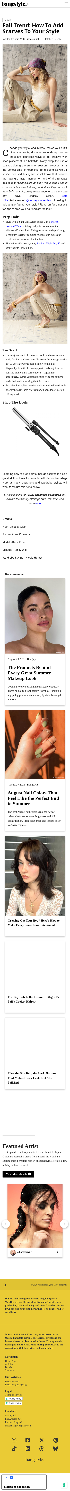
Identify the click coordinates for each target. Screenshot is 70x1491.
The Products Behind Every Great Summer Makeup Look (29, 673)
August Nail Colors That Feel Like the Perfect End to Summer (33, 798)
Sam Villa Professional (26, 39)
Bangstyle (32, 659)
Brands (8, 1367)
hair (9, 20)
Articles (9, 1364)
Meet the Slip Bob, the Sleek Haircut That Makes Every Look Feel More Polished (32, 1078)
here (38, 503)
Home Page (10, 1361)
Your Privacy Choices (27, 1477)
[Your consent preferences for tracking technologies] (64, 1485)
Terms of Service (13, 1395)
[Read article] (35, 966)
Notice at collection (17, 1486)
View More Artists (17, 1174)
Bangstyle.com (12, 1381)
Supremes (9, 1370)
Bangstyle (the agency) (16, 1384)
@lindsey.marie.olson (39, 200)
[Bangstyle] (14, 4)
